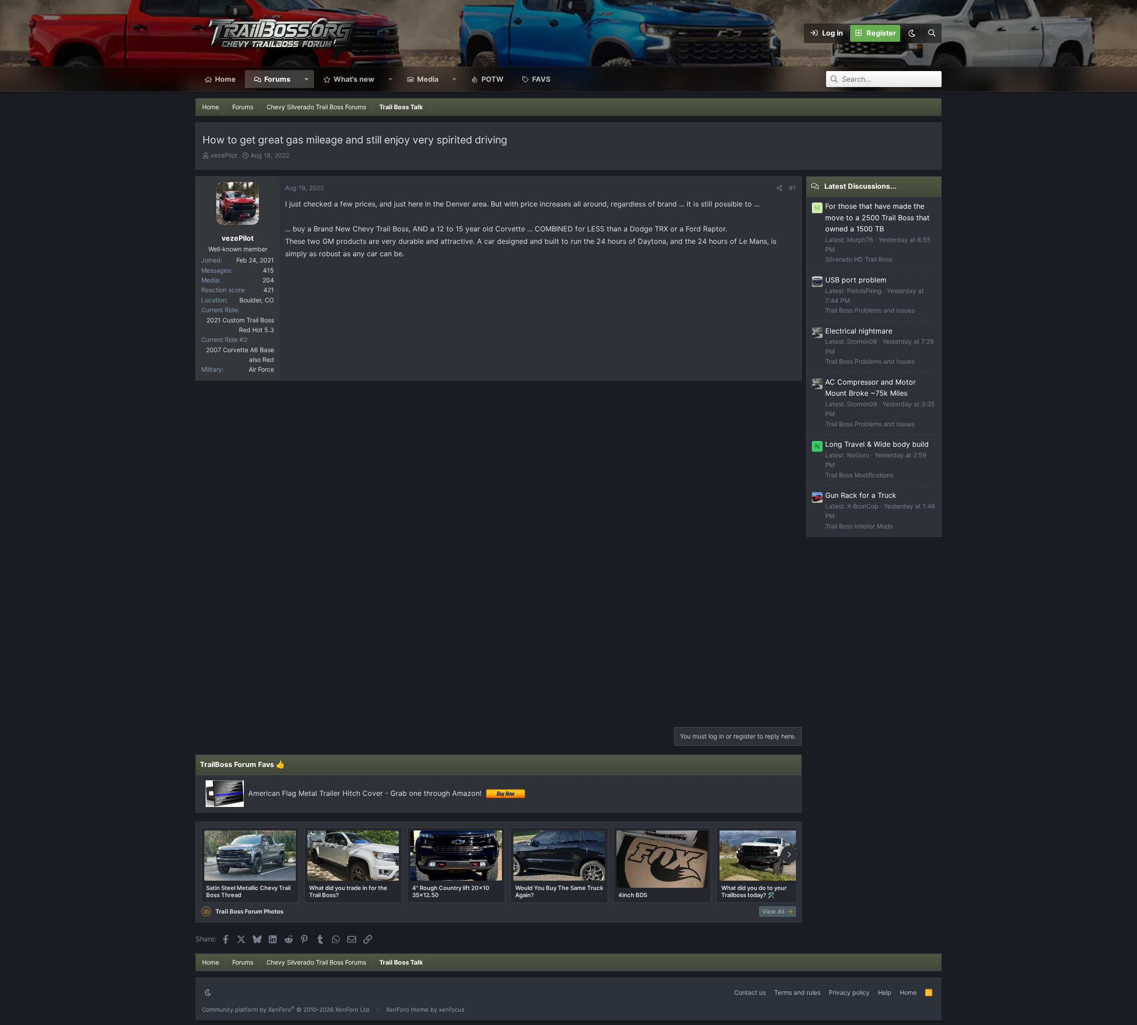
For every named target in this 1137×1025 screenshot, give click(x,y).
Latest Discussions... (860, 186)
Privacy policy (849, 992)
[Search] (931, 33)
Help (884, 992)
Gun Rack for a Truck (860, 495)
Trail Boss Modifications (859, 475)
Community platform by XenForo (286, 1009)
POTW (492, 79)
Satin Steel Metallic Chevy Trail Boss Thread (248, 891)
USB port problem (856, 279)
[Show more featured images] (789, 854)
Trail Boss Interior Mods (859, 526)
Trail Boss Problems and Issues (869, 310)
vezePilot (224, 155)
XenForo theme (407, 1009)
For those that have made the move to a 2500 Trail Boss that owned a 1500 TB (877, 217)
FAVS (541, 79)
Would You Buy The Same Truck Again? (559, 891)
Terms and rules (797, 992)
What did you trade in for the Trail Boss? (348, 891)
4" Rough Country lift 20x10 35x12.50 (450, 891)
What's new (354, 79)
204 (268, 280)
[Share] (779, 188)
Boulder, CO (256, 300)
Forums (277, 79)
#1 (792, 187)
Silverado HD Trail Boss (858, 259)
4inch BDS (632, 894)
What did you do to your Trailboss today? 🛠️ (754, 891)
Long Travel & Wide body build (877, 444)
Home (225, 79)
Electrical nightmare (858, 330)
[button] (911, 33)
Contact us (750, 992)
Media (427, 79)
